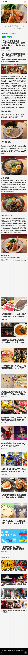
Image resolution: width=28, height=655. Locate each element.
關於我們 (13, 650)
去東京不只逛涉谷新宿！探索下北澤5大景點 (13, 598)
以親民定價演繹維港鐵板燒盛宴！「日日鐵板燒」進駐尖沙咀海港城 (13, 496)
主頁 (10, 25)
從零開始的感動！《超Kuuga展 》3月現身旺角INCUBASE (13, 444)
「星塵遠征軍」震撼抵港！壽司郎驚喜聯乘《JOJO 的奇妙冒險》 (13, 367)
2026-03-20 (4, 525)
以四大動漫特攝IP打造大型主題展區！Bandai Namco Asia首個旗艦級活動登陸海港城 (14, 470)
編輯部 (9, 50)
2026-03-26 (4, 500)
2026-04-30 (4, 319)
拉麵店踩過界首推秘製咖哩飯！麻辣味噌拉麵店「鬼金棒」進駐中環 (12, 341)
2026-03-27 (4, 448)
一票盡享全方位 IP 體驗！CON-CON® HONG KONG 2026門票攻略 (12, 548)
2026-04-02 (4, 422)
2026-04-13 (4, 370)
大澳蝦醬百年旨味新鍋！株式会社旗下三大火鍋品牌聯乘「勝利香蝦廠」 (13, 315)
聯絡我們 (18, 650)
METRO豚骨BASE (5, 33)
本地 (18, 25)
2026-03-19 (4, 551)
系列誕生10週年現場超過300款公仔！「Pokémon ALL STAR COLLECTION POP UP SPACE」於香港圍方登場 (13, 393)
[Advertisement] (14, 276)
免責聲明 (22, 650)
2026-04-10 (4, 396)
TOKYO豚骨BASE (13, 33)
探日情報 (14, 25)
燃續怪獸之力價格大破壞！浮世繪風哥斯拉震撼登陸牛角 (13, 419)
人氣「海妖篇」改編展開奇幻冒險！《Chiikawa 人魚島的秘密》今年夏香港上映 (13, 522)
